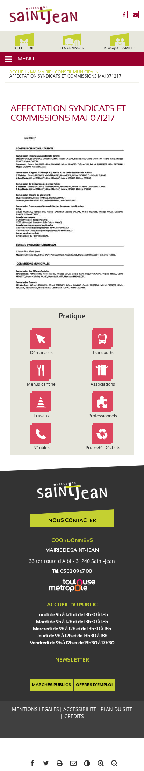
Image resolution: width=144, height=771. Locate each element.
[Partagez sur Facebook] (30, 763)
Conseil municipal (75, 72)
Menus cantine (41, 384)
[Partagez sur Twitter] (44, 763)
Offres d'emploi (94, 685)
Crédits (74, 716)
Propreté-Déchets (103, 448)
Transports (103, 352)
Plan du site (116, 709)
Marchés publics (51, 685)
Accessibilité (79, 709)
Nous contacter (72, 520)
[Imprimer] (58, 763)
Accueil (18, 72)
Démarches (41, 352)
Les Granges (72, 48)
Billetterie (24, 48)
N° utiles (41, 448)
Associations (103, 384)
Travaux (41, 416)
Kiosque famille (120, 48)
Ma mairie (40, 72)
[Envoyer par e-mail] (71, 763)
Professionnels (102, 416)
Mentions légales (35, 709)
